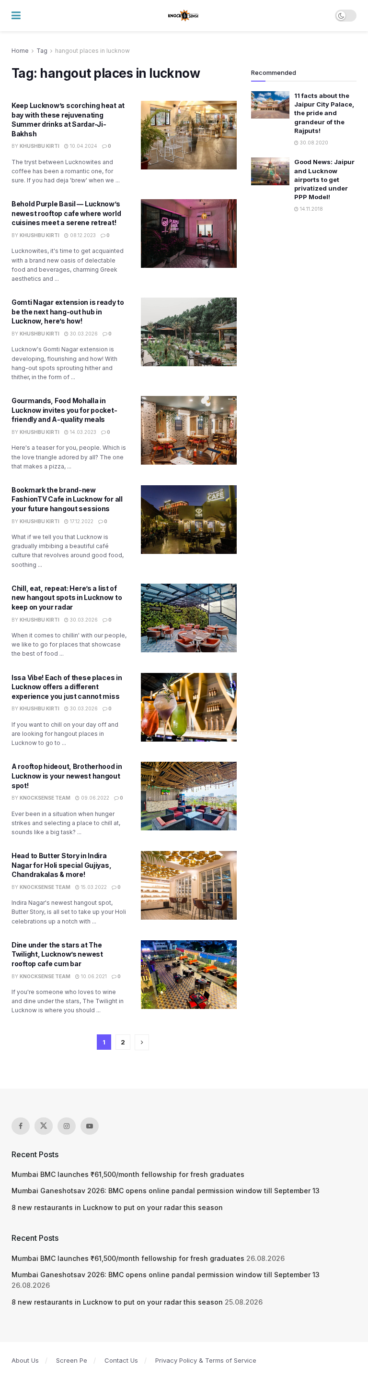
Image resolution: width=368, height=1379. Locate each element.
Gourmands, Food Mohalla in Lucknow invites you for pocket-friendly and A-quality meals (64, 409)
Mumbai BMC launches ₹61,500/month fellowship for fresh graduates (128, 1174)
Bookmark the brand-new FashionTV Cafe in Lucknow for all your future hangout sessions (67, 499)
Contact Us (121, 1360)
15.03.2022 (93, 887)
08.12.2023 (82, 235)
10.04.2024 (83, 146)
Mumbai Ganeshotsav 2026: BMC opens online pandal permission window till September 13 (166, 1191)
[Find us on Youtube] (89, 1126)
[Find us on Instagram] (67, 1126)
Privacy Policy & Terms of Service (205, 1360)
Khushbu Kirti (39, 146)
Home (20, 50)
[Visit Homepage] (184, 15)
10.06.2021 (93, 976)
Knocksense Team (45, 798)
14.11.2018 (311, 209)
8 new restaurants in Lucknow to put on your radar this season (117, 1207)
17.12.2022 (81, 521)
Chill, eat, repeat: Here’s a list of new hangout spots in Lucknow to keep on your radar (67, 597)
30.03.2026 (83, 333)
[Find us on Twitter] (43, 1126)
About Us (25, 1360)
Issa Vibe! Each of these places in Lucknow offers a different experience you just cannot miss (67, 686)
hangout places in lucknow (92, 50)
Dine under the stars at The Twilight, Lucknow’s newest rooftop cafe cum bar (57, 954)
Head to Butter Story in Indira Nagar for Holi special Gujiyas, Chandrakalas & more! (61, 864)
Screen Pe (71, 1360)
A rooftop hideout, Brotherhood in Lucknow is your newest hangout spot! (67, 775)
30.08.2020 (313, 142)
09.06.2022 (94, 798)
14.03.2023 (82, 432)
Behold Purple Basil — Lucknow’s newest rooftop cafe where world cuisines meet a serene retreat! (66, 213)
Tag (41, 50)
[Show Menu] (16, 15)
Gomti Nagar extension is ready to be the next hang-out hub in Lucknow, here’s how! (68, 311)
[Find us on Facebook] (21, 1126)
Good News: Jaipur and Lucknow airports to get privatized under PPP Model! (324, 179)
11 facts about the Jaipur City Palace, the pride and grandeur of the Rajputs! (324, 113)
